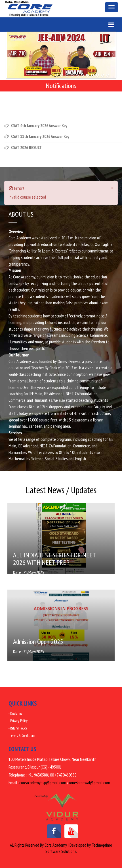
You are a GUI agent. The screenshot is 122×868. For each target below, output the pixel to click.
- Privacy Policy (18, 720)
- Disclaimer (16, 713)
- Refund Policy (18, 728)
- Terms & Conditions (22, 735)
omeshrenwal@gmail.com (89, 782)
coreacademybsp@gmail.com (42, 782)
